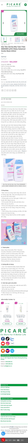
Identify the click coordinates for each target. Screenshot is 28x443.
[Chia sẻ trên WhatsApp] (2, 90)
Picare (23, 151)
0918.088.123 (9, 361)
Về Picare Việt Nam (5, 387)
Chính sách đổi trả (5, 407)
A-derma (21, 319)
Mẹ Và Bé (10, 43)
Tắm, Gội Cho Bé (5, 44)
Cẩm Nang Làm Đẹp (5, 391)
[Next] (24, 23)
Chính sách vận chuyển (6, 405)
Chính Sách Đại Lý (5, 389)
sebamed (16, 84)
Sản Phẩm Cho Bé (18, 43)
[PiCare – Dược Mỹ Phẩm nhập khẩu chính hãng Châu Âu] (14, 5)
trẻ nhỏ (21, 85)
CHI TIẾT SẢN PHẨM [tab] (6, 99)
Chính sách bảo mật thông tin (8, 418)
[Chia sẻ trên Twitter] (7, 90)
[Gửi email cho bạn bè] (10, 90)
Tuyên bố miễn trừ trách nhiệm (8, 416)
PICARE (12, 427)
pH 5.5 (8, 84)
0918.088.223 (9, 363)
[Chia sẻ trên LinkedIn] (15, 90)
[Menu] (2, 4)
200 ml (4, 84)
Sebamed (3, 56)
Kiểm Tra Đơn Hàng (5, 409)
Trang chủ (4, 43)
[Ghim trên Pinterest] (13, 90)
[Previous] (3, 23)
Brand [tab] (3, 105)
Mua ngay (7, 323)
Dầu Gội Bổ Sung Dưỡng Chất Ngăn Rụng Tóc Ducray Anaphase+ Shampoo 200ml (7, 316)
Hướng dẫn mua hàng (6, 401)
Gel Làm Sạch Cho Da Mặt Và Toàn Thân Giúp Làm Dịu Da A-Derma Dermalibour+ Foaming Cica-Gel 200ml (20, 316)
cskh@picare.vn (8, 366)
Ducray (7, 319)
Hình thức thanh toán (6, 403)
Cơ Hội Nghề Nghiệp (5, 394)
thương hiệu (11, 85)
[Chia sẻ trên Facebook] (5, 90)
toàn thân (17, 85)
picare (11, 84)
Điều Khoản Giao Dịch (6, 421)
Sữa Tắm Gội (21, 84)
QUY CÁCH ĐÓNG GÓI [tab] (6, 102)
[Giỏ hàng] (25, 4)
